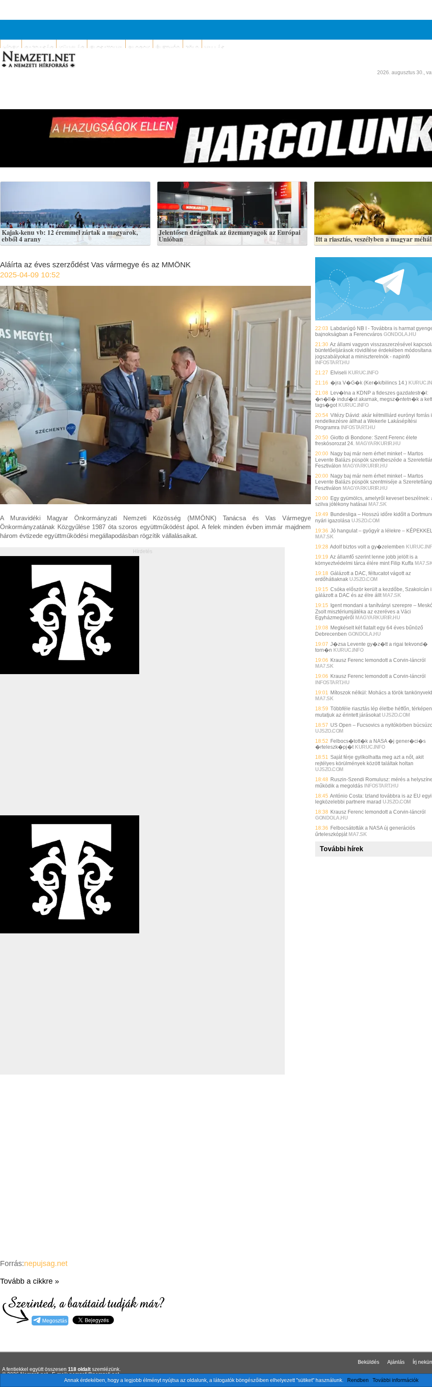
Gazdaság (39, 48)
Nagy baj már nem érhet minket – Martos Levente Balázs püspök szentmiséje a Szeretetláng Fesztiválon (373, 482)
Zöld (192, 48)
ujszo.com (365, 521)
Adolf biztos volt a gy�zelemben (367, 547)
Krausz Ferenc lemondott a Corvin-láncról (378, 660)
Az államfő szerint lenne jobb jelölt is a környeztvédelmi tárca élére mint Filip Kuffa (366, 560)
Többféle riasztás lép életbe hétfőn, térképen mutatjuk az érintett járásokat (373, 712)
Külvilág (71, 48)
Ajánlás (396, 1362)
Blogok (139, 48)
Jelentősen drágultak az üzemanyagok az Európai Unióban (229, 235)
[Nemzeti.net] (38, 59)
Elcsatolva (106, 48)
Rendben (358, 1380)
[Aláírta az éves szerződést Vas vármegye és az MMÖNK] (155, 501)
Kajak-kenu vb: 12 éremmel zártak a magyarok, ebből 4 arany (70, 235)
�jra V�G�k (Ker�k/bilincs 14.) (368, 383)
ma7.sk (377, 504)
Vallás (214, 48)
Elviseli (338, 373)
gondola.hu (399, 334)
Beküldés (368, 1362)
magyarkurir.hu (378, 443)
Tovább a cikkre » (29, 1281)
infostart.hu (332, 363)
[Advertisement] (71, 754)
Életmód (168, 48)
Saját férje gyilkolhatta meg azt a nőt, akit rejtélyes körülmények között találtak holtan (369, 760)
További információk (395, 1380)
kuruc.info (363, 373)
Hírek (11, 48)
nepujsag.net (46, 1263)
